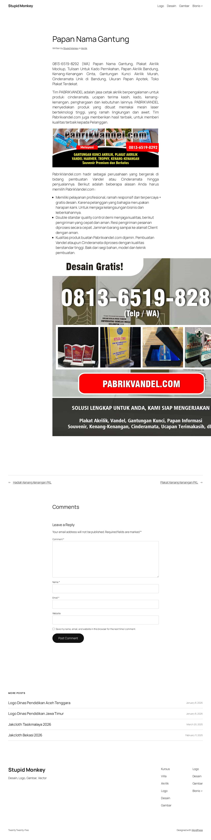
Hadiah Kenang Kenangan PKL (32, 482)
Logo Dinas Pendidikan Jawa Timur (36, 713)
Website (56, 613)
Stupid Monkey (20, 5)
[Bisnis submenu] (202, 6)
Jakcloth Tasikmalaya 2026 (29, 724)
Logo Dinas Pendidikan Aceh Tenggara (39, 703)
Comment (58, 539)
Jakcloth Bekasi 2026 (25, 735)
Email (55, 597)
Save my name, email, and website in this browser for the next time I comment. (96, 628)
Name (56, 582)
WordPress (197, 830)
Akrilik (84, 48)
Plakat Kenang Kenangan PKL (179, 482)
